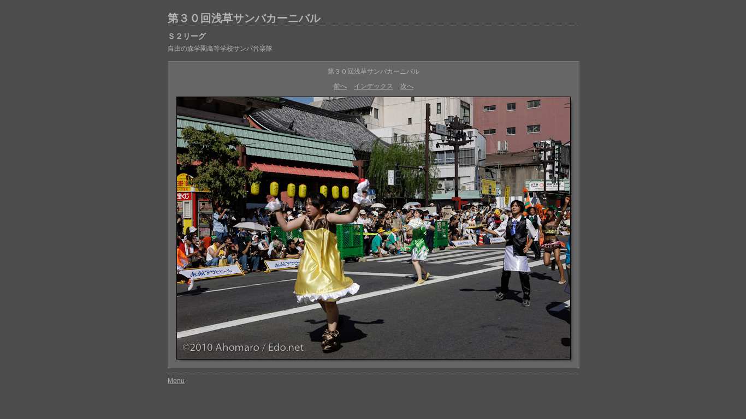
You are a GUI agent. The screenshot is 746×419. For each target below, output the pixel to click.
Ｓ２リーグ (187, 36)
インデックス (373, 86)
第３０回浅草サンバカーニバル (244, 18)
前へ (340, 86)
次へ (406, 86)
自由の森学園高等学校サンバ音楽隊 (220, 48)
